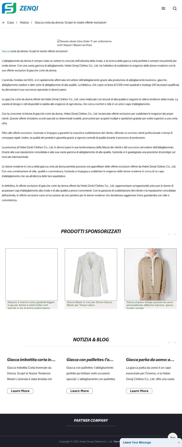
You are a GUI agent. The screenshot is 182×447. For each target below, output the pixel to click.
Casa (10, 22)
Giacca (6, 51)
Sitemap (118, 441)
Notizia (24, 22)
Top (172, 437)
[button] (163, 8)
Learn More (20, 391)
